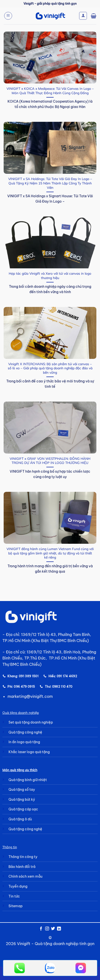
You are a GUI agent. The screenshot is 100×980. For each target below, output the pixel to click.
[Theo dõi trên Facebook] (41, 929)
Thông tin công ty (22, 857)
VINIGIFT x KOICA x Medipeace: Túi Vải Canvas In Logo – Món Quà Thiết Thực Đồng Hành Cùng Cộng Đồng (50, 90)
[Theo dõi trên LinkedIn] (59, 929)
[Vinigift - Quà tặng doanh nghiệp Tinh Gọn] (50, 15)
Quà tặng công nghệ (25, 732)
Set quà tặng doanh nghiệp (30, 722)
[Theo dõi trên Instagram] (47, 929)
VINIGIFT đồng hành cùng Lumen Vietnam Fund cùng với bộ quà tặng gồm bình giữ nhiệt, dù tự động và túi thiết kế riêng (50, 553)
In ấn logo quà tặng (24, 742)
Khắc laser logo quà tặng (29, 752)
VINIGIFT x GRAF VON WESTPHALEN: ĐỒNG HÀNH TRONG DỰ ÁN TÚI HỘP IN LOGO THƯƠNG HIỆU (50, 460)
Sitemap (15, 906)
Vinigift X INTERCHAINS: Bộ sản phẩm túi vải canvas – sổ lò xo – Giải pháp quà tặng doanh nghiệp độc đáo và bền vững (50, 368)
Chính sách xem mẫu (25, 876)
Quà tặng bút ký (21, 799)
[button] (8, 16)
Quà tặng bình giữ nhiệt (27, 780)
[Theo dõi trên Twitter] (53, 929)
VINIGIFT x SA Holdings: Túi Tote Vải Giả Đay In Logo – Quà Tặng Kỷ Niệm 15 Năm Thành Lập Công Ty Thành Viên (50, 183)
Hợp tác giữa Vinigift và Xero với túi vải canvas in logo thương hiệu (50, 275)
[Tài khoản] (83, 16)
